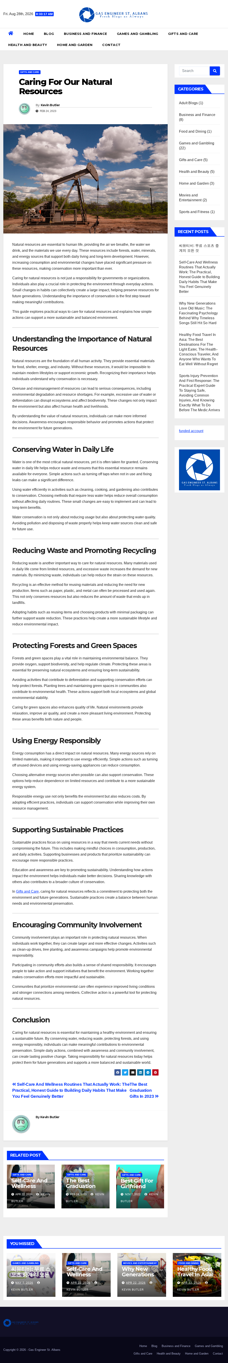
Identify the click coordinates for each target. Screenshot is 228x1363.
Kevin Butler (50, 105)
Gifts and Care (183, 34)
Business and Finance (85, 34)
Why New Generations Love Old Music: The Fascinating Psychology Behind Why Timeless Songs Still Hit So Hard (198, 313)
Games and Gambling (137, 34)
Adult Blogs (188, 103)
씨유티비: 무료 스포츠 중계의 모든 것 (31, 1274)
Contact (111, 45)
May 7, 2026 (24, 1282)
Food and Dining (192, 131)
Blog (49, 34)
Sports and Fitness (194, 212)
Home (28, 34)
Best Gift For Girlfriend (137, 1183)
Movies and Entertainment (140, 1263)
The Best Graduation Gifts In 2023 (142, 1090)
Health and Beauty (27, 45)
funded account (191, 431)
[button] (223, 39)
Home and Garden (75, 45)
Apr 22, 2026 (80, 1282)
